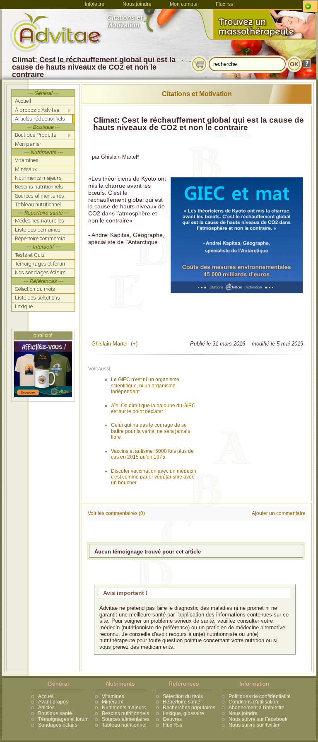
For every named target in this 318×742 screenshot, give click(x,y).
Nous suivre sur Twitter (254, 725)
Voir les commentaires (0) (116, 513)
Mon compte (184, 4)
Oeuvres (172, 719)
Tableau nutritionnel (124, 725)
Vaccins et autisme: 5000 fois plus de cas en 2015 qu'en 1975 (152, 454)
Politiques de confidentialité (260, 696)
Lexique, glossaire (183, 713)
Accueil (46, 696)
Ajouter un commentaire (279, 513)
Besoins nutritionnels (125, 713)
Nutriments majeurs (124, 708)
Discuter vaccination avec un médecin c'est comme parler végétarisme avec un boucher (153, 477)
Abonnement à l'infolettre (256, 708)
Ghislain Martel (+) (114, 344)
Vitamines (113, 696)
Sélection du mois (183, 696)
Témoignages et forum (63, 719)
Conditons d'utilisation (253, 702)
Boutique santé (55, 713)
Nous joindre (137, 4)
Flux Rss (172, 725)
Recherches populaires (189, 708)
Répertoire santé (181, 702)
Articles (46, 708)
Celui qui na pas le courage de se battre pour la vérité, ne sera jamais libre (150, 431)
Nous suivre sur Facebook (258, 719)
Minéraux (112, 702)
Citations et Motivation (197, 93)
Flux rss (224, 4)
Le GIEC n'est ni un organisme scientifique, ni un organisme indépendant (145, 385)
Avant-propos (53, 702)
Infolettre (94, 4)
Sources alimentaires (125, 719)
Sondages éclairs (57, 725)
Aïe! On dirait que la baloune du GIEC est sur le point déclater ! (153, 408)
